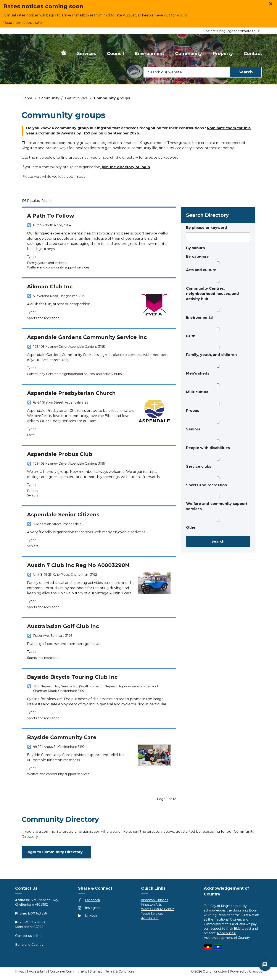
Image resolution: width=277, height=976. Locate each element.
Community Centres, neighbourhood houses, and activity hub (212, 293)
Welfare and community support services (216, 506)
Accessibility (38, 971)
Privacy (20, 971)
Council (115, 53)
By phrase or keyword (206, 228)
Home (27, 98)
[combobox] (230, 30)
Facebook (92, 900)
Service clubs (198, 466)
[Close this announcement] (272, 5)
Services (86, 53)
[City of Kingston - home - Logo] (22, 52)
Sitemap (96, 971)
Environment (149, 53)
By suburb (195, 248)
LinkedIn (91, 916)
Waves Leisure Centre (157, 909)
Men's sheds (197, 373)
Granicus (255, 971)
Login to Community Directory (54, 852)
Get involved (76, 98)
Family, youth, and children (211, 355)
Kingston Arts (151, 905)
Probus (192, 411)
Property (223, 53)
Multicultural (197, 392)
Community (188, 53)
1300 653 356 (37, 913)
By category (197, 256)
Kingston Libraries (154, 900)
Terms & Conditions (120, 971)
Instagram (93, 908)
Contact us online (28, 936)
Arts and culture (201, 270)
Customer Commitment (68, 971)
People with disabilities (208, 448)
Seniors (193, 429)
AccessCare (150, 918)
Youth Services (152, 914)
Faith (190, 336)
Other (191, 527)
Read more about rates (23, 23)
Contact (253, 53)
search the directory (120, 157)
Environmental (199, 317)
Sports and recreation (206, 485)
